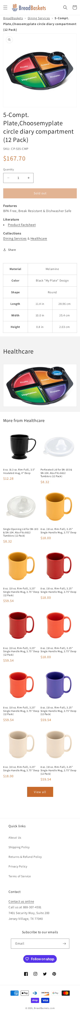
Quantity (8, 169)
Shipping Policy (19, 847)
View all (40, 792)
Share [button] (12, 250)
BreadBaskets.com (44, 1008)
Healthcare (39, 238)
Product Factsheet (22, 225)
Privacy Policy (18, 866)
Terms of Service (20, 876)
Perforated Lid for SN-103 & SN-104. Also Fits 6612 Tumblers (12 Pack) (56, 473)
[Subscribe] (64, 944)
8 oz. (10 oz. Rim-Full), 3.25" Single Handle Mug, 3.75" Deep (59, 530)
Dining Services (39, 18)
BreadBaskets (13, 18)
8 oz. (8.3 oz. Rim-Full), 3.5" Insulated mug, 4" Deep (19, 471)
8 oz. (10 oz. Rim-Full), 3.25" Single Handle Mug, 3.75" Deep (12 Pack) (21, 592)
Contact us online (21, 901)
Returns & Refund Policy (25, 857)
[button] (5, 7)
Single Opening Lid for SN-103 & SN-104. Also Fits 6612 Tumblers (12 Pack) (20, 532)
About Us (15, 837)
